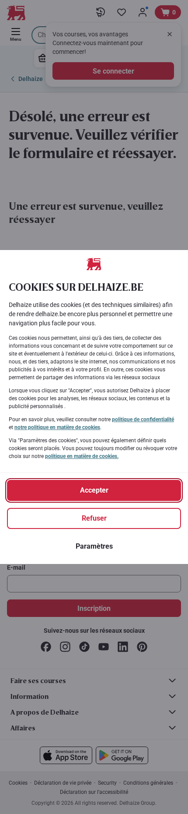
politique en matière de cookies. (81, 456)
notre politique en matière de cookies (57, 427)
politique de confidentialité (143, 419)
